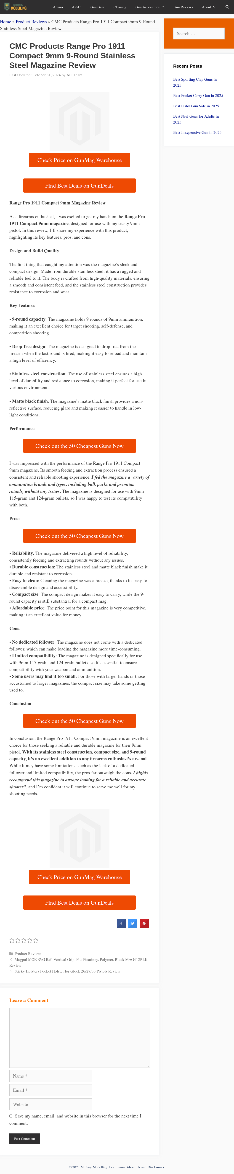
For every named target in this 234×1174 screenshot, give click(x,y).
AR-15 (76, 7)
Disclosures (156, 1167)
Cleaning (120, 7)
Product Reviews (31, 21)
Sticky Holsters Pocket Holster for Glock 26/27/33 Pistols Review (67, 971)
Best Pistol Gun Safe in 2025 (196, 105)
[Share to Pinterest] (144, 926)
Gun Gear (97, 7)
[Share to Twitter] (132, 926)
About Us (133, 1167)
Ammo (58, 7)
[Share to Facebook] (121, 926)
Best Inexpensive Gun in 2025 (197, 132)
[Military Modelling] (15, 7)
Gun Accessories (148, 7)
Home (5, 21)
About (206, 7)
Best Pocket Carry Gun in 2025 (198, 95)
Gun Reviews (183, 7)
